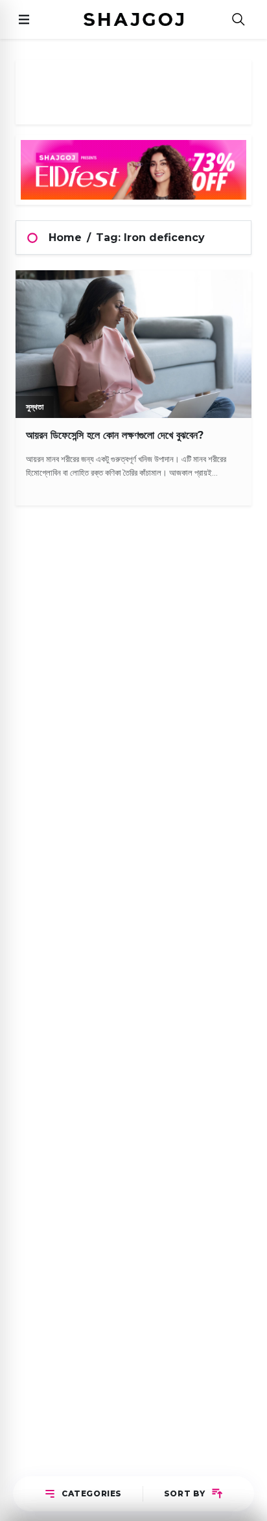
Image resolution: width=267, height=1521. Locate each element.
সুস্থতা (34, 407)
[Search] (238, 19)
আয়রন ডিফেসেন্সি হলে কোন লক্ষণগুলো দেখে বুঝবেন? (114, 435)
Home (65, 237)
